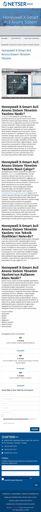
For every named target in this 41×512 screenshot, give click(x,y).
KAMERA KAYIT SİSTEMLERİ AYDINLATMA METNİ (20, 504)
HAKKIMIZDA (6, 494)
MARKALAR (7, 497)
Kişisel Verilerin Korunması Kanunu (15, 419)
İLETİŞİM (11, 501)
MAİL (29, 497)
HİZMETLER (25, 494)
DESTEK (24, 497)
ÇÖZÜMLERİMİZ (15, 494)
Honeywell (5, 116)
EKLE (36, 485)
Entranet (14, 507)
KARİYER (14, 497)
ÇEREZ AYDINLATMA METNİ (23, 501)
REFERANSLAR (34, 494)
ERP (18, 507)
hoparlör (12, 174)
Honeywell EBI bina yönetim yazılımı (14, 193)
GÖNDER (35, 429)
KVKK (19, 497)
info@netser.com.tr (11, 453)
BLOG (34, 497)
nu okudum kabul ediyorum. (19, 421)
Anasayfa (4, 38)
